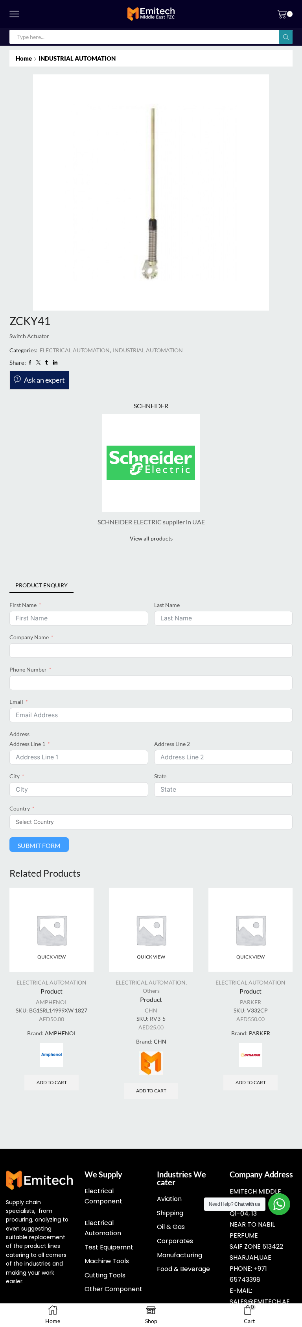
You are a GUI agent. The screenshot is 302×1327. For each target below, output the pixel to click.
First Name (23, 604)
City (14, 776)
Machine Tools (107, 1261)
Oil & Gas (171, 1226)
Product (52, 991)
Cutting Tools (105, 1275)
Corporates (175, 1241)
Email (16, 701)
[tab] (41, 585)
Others (151, 990)
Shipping (170, 1213)
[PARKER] (250, 1055)
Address (19, 734)
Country (19, 808)
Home (24, 58)
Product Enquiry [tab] (41, 585)
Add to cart (52, 1082)
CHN (151, 1010)
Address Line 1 (27, 743)
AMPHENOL (51, 1002)
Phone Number (28, 669)
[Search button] (286, 37)
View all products (151, 538)
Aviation (169, 1198)
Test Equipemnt (109, 1247)
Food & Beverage (183, 1268)
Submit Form (39, 845)
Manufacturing (179, 1255)
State (160, 776)
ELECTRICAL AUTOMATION (75, 350)
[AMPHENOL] (51, 1055)
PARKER (250, 1002)
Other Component (113, 1289)
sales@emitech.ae (260, 1301)
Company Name (29, 637)
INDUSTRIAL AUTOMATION (77, 58)
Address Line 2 (172, 743)
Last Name (167, 604)
